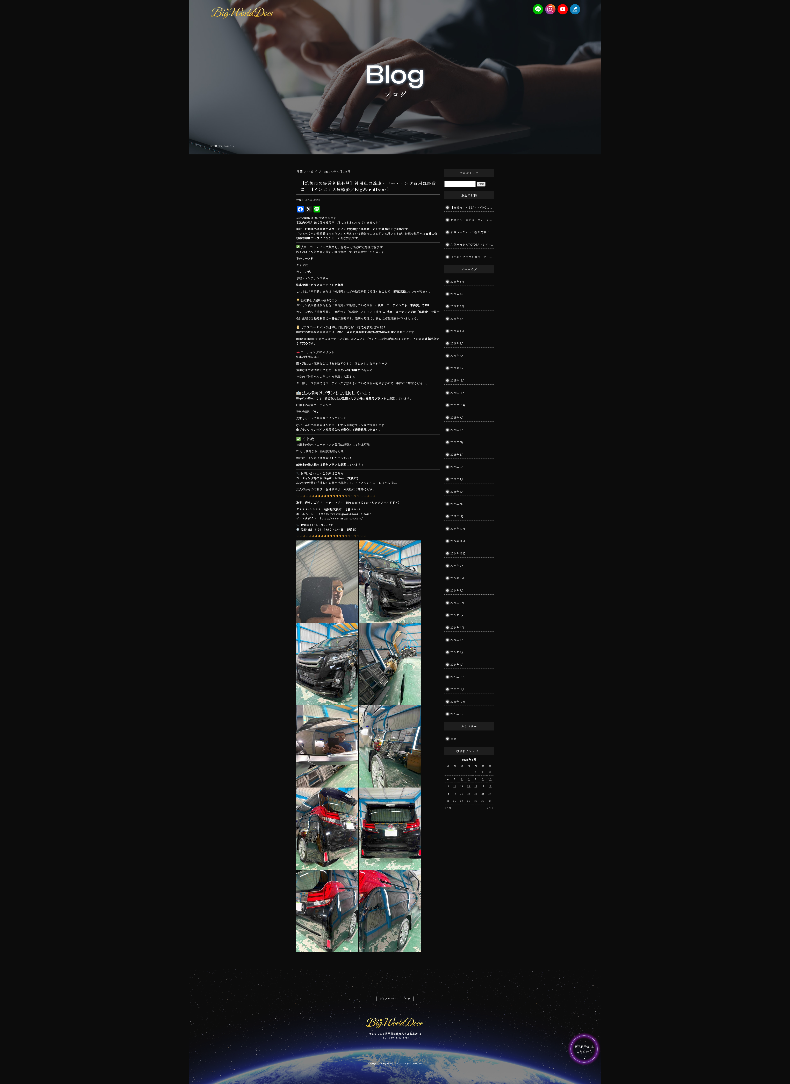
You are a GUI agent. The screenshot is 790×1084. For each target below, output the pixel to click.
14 (468, 786)
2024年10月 (458, 553)
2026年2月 (457, 356)
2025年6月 (457, 454)
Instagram (550, 9)
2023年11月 (458, 689)
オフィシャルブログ (575, 9)
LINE (538, 9)
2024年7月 (457, 590)
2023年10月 (458, 702)
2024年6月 (458, 603)
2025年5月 (457, 467)
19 (454, 793)
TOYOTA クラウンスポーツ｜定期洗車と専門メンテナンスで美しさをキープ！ (472, 257)
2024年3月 (457, 640)
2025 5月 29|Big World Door (222, 146)
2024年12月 (458, 529)
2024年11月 (458, 541)
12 (454, 786)
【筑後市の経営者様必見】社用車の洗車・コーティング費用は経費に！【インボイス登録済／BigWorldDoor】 (368, 186)
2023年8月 (457, 714)
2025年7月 (457, 442)
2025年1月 (457, 516)
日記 (454, 739)
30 (482, 800)
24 (490, 793)
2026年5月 (457, 319)
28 (468, 800)
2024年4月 (458, 627)
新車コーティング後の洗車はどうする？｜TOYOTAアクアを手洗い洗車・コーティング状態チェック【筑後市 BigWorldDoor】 (472, 232)
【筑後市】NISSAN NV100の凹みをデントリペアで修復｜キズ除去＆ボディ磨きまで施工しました (472, 207)
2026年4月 (458, 331)
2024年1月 (457, 664)
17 (490, 786)
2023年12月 (458, 677)
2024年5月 (457, 615)
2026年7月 (457, 294)
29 (475, 800)
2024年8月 (458, 578)
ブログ (406, 998)
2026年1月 (457, 368)
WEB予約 (584, 1049)
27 (461, 800)
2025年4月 (457, 479)
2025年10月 (458, 405)
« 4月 (448, 807)
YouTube (563, 9)
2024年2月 (457, 652)
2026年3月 (457, 343)
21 (468, 793)
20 (461, 793)
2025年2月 (457, 504)
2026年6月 (458, 306)
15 (476, 786)
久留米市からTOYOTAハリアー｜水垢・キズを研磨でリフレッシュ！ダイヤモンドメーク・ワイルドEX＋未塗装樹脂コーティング (472, 244)
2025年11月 (458, 393)
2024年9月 (457, 566)
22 (475, 793)
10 (490, 779)
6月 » (490, 807)
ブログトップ (469, 173)
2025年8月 (457, 430)
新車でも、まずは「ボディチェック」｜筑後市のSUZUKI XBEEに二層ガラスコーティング (472, 220)
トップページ (388, 998)
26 (454, 800)
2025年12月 (458, 380)
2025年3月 (457, 492)
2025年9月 (457, 417)
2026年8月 (458, 282)
